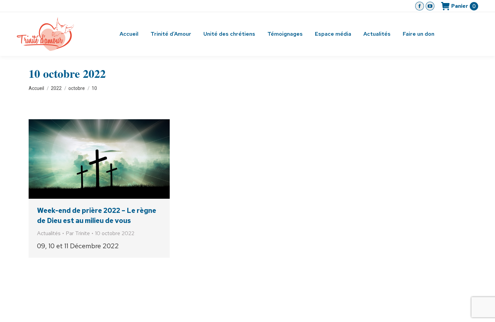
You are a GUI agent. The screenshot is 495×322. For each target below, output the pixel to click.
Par (78, 233)
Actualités (49, 233)
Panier (463, 6)
